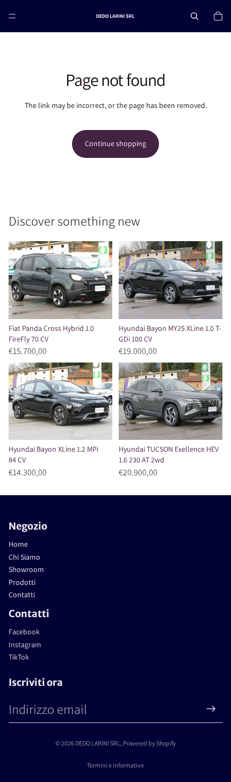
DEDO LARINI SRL (97, 743)
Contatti (22, 594)
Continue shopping (115, 143)
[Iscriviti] (211, 709)
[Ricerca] (194, 16)
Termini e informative (115, 765)
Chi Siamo (24, 557)
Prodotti (22, 582)
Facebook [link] (24, 631)
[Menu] (12, 16)
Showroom (26, 569)
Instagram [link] (25, 644)
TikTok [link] (19, 657)
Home (18, 544)
